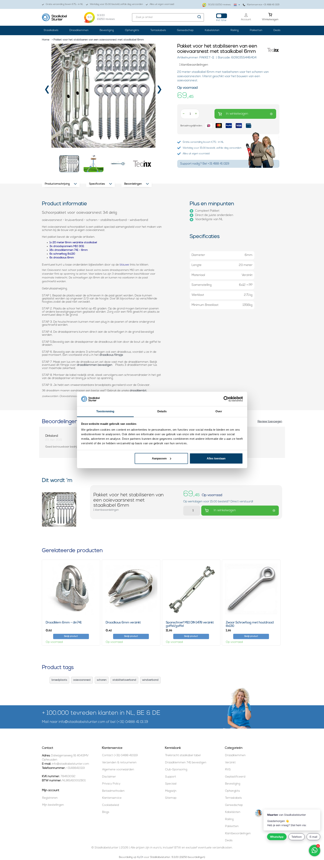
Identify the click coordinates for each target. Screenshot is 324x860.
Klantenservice (112, 798)
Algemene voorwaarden (118, 769)
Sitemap (170, 798)
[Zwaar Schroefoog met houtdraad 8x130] (251, 588)
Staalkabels (51, 30)
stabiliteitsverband (124, 680)
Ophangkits (132, 30)
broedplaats (59, 680)
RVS (228, 769)
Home (45, 39)
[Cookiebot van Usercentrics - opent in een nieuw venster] (226, 399)
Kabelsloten (212, 30)
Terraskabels (158, 30)
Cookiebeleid (110, 805)
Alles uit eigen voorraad (162, 4)
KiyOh (140, 857)
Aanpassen (159, 458)
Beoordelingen (133, 184)
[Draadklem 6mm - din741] (71, 588)
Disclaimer (109, 776)
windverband (150, 680)
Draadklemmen (79, 30)
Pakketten (256, 30)
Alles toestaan (216, 458)
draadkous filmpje (111, 355)
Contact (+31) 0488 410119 (120, 755)
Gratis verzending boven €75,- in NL (64, 4)
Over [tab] (218, 411)
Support (170, 776)
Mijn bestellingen (53, 805)
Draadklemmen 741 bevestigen (185, 762)
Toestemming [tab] (105, 411)
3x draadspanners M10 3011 (67, 246)
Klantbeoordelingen (238, 833)
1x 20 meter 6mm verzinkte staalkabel (73, 242)
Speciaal (170, 783)
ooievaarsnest (82, 680)
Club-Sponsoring (176, 769)
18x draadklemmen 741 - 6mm (69, 250)
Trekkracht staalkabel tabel (183, 755)
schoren (101, 680)
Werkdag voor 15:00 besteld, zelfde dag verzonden (116, 4)
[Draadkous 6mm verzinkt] (131, 588)
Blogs (105, 812)
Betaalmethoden (113, 791)
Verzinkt (230, 762)
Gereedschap (185, 30)
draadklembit (138, 390)
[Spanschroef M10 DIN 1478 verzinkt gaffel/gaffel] (191, 588)
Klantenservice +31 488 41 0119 (263, 5)
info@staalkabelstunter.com (82, 722)
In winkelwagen (237, 113)
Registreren (50, 798)
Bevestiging (107, 30)
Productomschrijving (57, 184)
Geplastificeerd (235, 776)
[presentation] (47, 91)
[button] (69, 163)
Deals (276, 30)
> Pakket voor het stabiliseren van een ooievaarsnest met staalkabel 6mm (98, 39)
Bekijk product (71, 636)
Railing (235, 30)
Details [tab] (162, 411)
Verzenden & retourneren (119, 762)
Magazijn (170, 791)
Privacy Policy (111, 783)
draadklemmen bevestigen (95, 365)
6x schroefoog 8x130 (62, 253)
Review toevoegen (270, 421)
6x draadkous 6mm (62, 257)
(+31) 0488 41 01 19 (132, 722)
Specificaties (97, 184)
